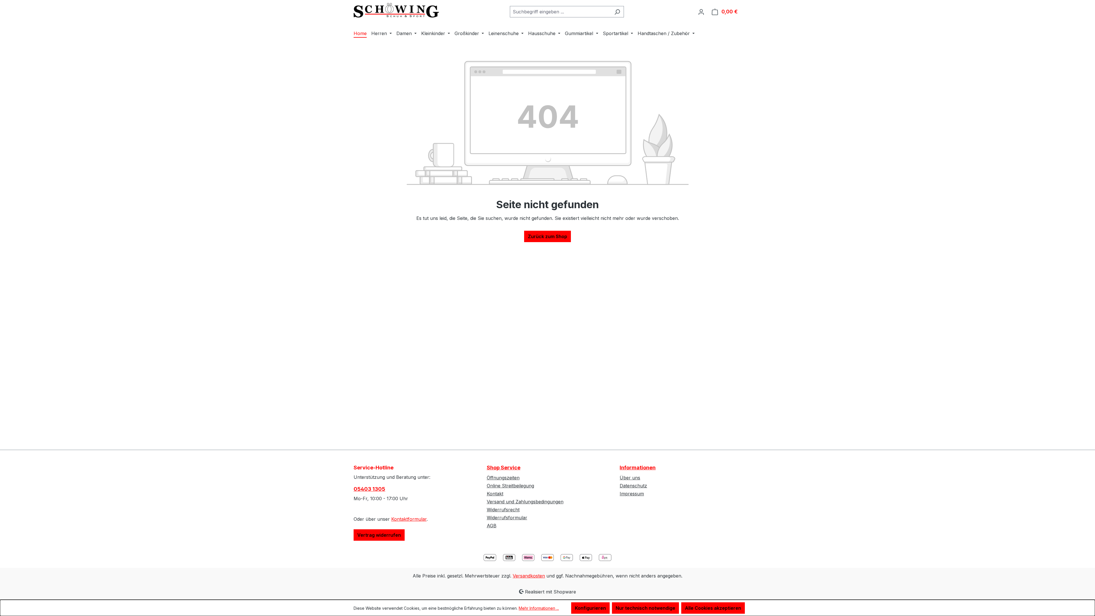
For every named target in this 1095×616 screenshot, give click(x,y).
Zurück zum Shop (547, 236)
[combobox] (560, 11)
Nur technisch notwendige (645, 608)
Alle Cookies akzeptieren (713, 608)
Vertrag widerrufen (379, 535)
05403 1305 (369, 489)
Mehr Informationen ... (539, 608)
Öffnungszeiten (503, 478)
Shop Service (503, 468)
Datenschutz (633, 486)
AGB (491, 525)
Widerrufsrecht (503, 509)
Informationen (638, 468)
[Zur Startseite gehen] (396, 10)
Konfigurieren (590, 608)
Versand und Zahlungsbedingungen (525, 501)
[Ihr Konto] (701, 11)
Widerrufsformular (507, 517)
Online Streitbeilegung (510, 486)
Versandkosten (529, 576)
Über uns (630, 478)
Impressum (632, 494)
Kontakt (495, 494)
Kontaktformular (409, 519)
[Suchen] (617, 11)
